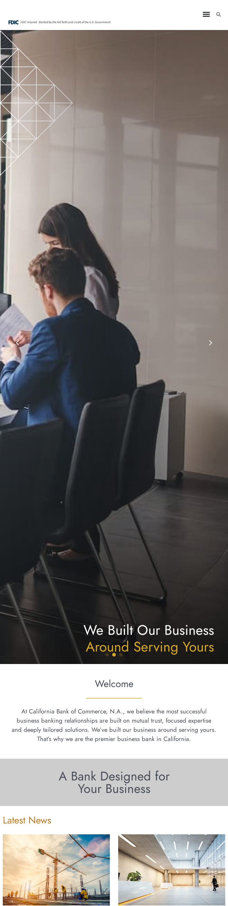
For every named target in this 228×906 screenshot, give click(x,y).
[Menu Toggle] (206, 14)
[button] (218, 14)
